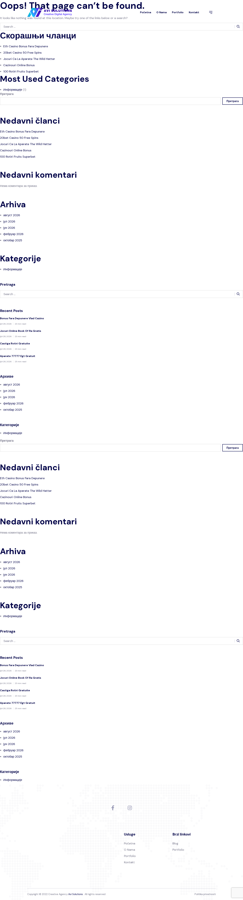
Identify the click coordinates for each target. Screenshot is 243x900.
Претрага (7, 94)
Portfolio (177, 12)
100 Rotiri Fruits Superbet (21, 71)
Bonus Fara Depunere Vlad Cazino (22, 318)
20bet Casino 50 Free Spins (22, 53)
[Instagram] (130, 807)
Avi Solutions (75, 894)
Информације (12, 90)
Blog (175, 843)
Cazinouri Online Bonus (19, 65)
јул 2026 (9, 221)
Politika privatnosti (205, 894)
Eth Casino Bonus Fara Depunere (25, 46)
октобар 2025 (12, 240)
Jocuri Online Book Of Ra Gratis (20, 331)
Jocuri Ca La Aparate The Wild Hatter (29, 59)
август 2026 (11, 215)
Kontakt (194, 12)
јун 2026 (9, 228)
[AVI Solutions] (49, 12)
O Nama (161, 12)
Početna (145, 12)
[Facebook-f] (112, 807)
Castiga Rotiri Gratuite (15, 343)
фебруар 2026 (13, 234)
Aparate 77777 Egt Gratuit (17, 356)
